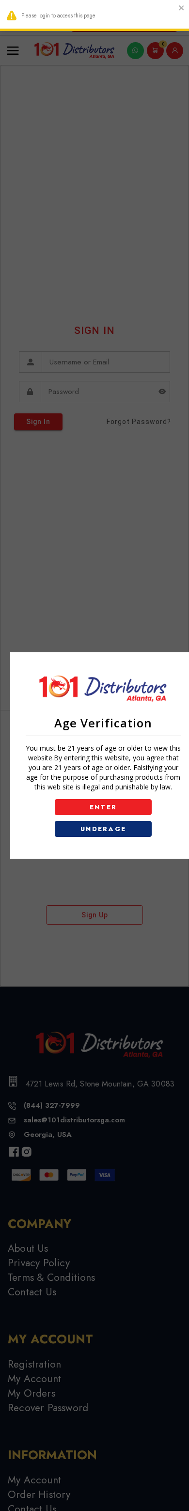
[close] (181, 9)
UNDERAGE (103, 829)
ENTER (103, 807)
